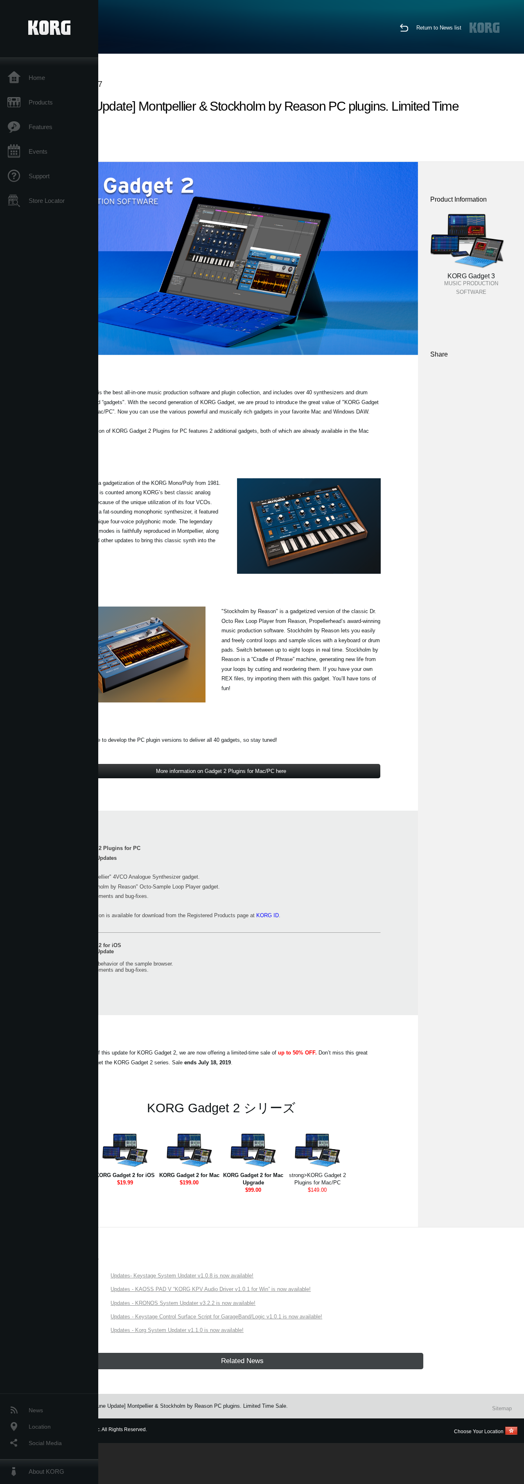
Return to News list (438, 28)
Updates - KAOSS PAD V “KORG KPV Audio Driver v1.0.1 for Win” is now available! (211, 1289)
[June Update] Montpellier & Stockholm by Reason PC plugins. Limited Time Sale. (190, 1406)
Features (40, 126)
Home (37, 77)
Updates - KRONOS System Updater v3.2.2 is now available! (183, 1303)
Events (38, 151)
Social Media (45, 1443)
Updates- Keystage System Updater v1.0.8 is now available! (182, 1276)
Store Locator (47, 200)
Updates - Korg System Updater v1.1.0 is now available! (177, 1330)
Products (41, 102)
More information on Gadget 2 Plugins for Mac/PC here (221, 771)
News (36, 1410)
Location (40, 1426)
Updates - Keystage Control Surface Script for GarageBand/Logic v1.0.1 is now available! (216, 1317)
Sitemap (502, 1408)
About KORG (46, 1471)
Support (39, 176)
